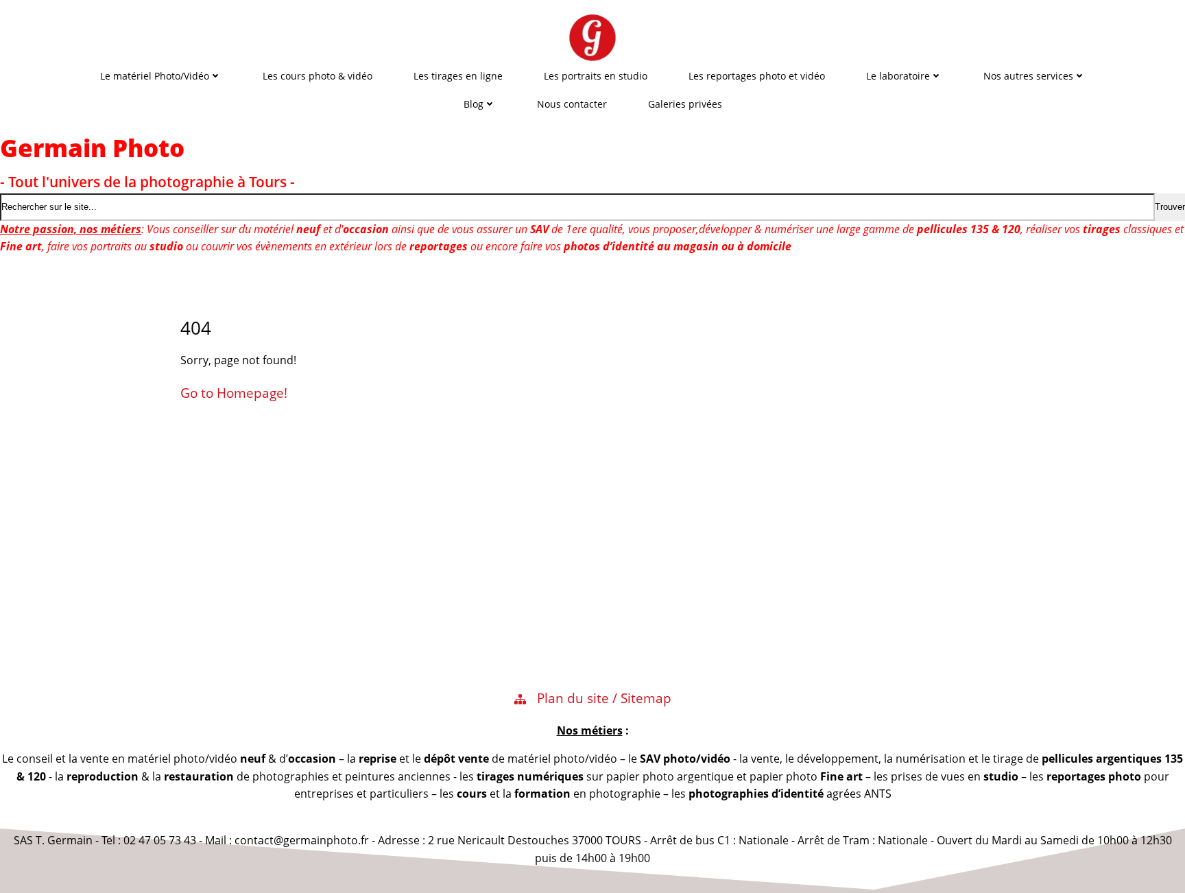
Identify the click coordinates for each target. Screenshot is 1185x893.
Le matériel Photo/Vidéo (154, 75)
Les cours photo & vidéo (317, 75)
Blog (473, 103)
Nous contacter (572, 103)
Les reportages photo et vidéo (757, 75)
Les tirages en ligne (458, 75)
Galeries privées (685, 103)
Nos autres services (1028, 75)
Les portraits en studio (595, 75)
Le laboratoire (898, 75)
